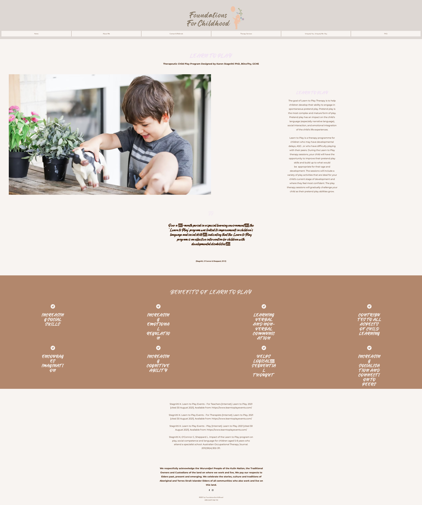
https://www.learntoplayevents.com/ (232, 407)
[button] (246, 33)
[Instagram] (213, 490)
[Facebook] (209, 490)
